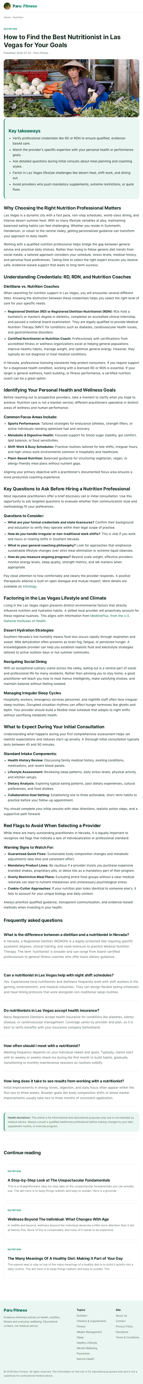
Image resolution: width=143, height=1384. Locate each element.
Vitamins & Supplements (91, 1321)
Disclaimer (122, 1331)
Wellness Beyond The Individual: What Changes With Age (58, 1219)
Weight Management (89, 1331)
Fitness (81, 1326)
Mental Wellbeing (87, 1348)
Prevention (83, 1353)
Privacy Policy (124, 1326)
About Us (121, 1315)
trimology (29, 586)
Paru (25, 6)
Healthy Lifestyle (87, 1342)
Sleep (80, 1337)
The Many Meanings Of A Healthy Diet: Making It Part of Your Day (65, 1258)
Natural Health (85, 1358)
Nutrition (18, 17)
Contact (120, 1321)
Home (7, 17)
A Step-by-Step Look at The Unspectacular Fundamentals (59, 1180)
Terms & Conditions (127, 1337)
